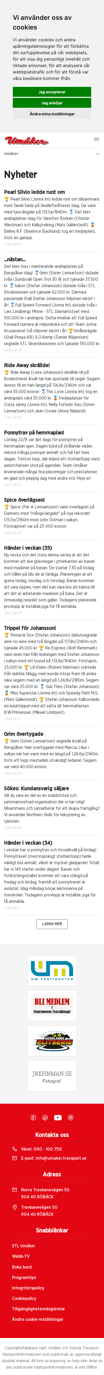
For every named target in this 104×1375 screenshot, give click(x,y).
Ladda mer (52, 924)
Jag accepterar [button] (52, 92)
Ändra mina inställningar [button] (52, 114)
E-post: (53, 1158)
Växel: (41, 1149)
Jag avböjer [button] (52, 103)
